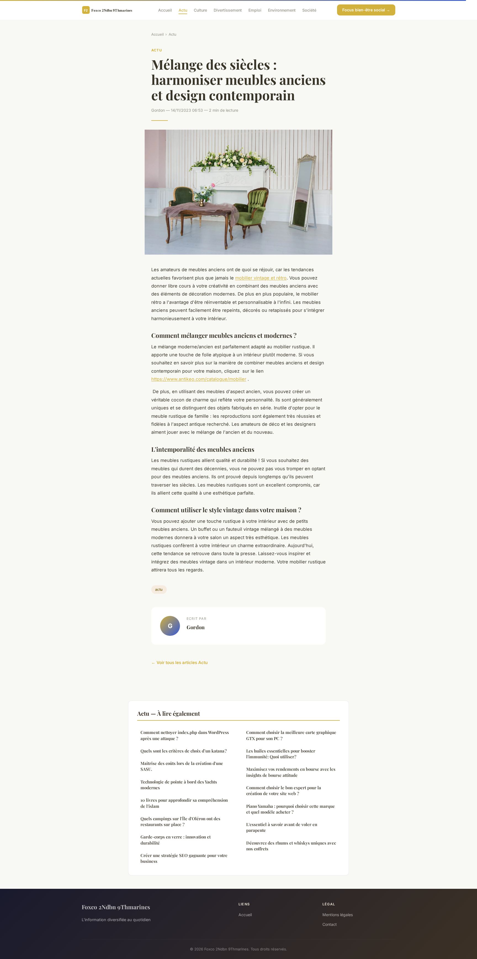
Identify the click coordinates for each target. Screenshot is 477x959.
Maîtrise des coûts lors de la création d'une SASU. (182, 766)
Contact (329, 924)
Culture (200, 9)
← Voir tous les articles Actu (179, 662)
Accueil (165, 9)
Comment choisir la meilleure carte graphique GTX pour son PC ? (291, 735)
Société (309, 9)
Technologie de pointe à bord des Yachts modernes (179, 784)
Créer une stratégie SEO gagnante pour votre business (184, 858)
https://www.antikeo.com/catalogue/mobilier (198, 379)
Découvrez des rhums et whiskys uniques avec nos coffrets (291, 845)
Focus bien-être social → (366, 9)
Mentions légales (337, 914)
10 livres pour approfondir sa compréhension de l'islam (184, 803)
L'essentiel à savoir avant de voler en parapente (281, 827)
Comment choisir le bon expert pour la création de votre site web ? (283, 790)
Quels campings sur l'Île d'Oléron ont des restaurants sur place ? (180, 821)
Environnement (282, 9)
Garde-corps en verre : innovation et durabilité (176, 839)
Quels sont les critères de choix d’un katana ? (184, 751)
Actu (183, 9)
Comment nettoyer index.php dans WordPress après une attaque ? (185, 735)
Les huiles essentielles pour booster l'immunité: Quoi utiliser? (280, 753)
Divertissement (228, 9)
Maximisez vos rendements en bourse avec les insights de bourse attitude (290, 772)
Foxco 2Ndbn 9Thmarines (116, 907)
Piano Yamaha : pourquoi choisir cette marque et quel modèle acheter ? (290, 809)
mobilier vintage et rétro (261, 278)
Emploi (254, 9)
